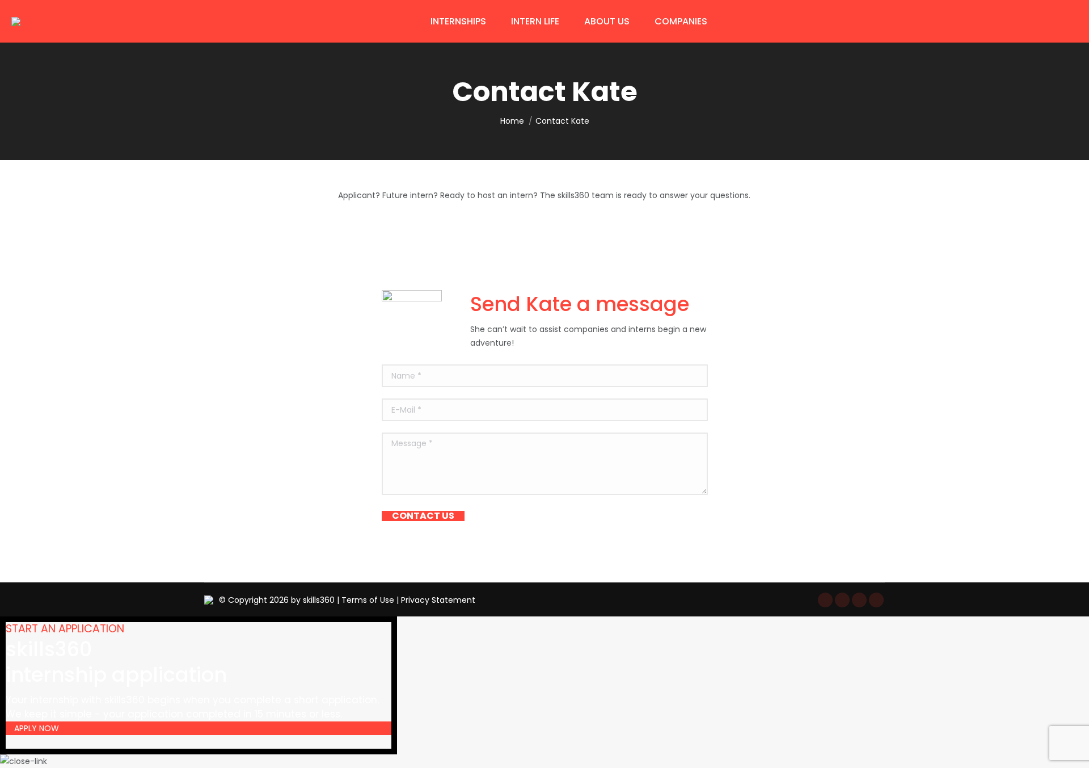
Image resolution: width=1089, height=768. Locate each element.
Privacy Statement (438, 600)
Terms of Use (367, 600)
